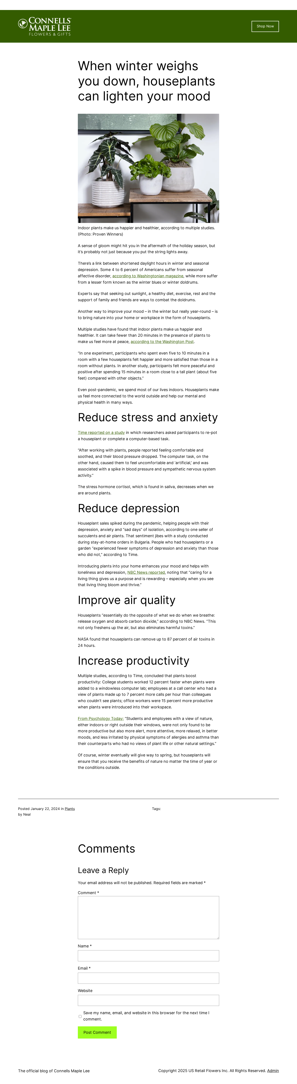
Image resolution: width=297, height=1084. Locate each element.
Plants (70, 808)
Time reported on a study (101, 432)
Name (85, 946)
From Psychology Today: (101, 718)
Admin (273, 1070)
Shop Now (265, 26)
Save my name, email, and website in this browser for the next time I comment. (146, 1015)
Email (84, 968)
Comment (88, 892)
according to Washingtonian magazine (147, 276)
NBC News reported (146, 572)
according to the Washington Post (162, 341)
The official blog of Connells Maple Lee (54, 1071)
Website (85, 990)
